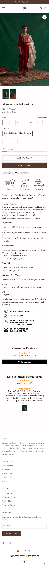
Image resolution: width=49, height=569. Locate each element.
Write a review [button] (24, 362)
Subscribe (11, 533)
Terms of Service (9, 493)
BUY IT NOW (24, 165)
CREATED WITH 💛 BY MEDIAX (24, 556)
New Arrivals (8, 466)
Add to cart (24, 158)
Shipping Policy (9, 497)
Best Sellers (7, 477)
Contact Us (7, 481)
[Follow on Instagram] (10, 543)
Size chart (42, 118)
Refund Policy (8, 501)
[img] (24, 380)
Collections (7, 474)
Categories (6, 470)
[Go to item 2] (13, 94)
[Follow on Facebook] (3, 543)
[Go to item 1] (5, 94)
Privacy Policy (8, 505)
